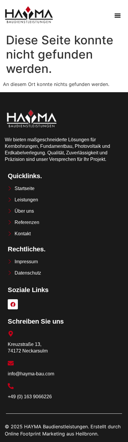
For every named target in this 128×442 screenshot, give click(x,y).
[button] (117, 15)
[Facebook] (13, 304)
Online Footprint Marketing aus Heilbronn (51, 434)
